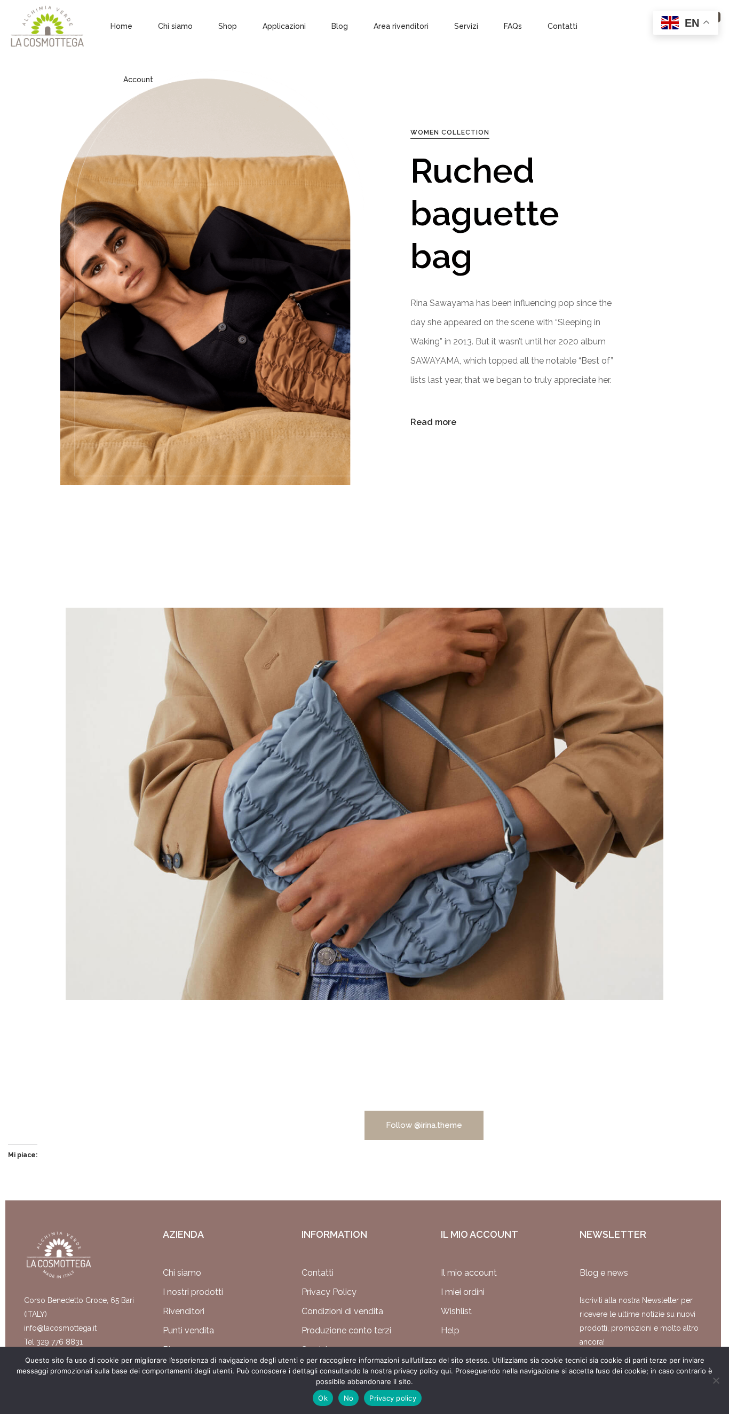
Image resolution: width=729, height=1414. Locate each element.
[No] (715, 1380)
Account (138, 79)
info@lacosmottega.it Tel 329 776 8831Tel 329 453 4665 (60, 1342)
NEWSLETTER (613, 1234)
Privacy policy (392, 1398)
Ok (323, 1398)
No (349, 1398)
